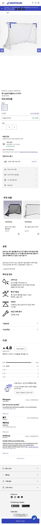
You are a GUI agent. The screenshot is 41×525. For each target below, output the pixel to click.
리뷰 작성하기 (20, 349)
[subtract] (4, 127)
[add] (14, 127)
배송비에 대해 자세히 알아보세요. (29, 152)
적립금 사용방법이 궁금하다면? (24, 392)
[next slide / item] (39, 50)
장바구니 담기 (20, 521)
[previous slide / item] (2, 50)
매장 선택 (34, 161)
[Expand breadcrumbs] (2, 12)
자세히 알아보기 (33, 447)
